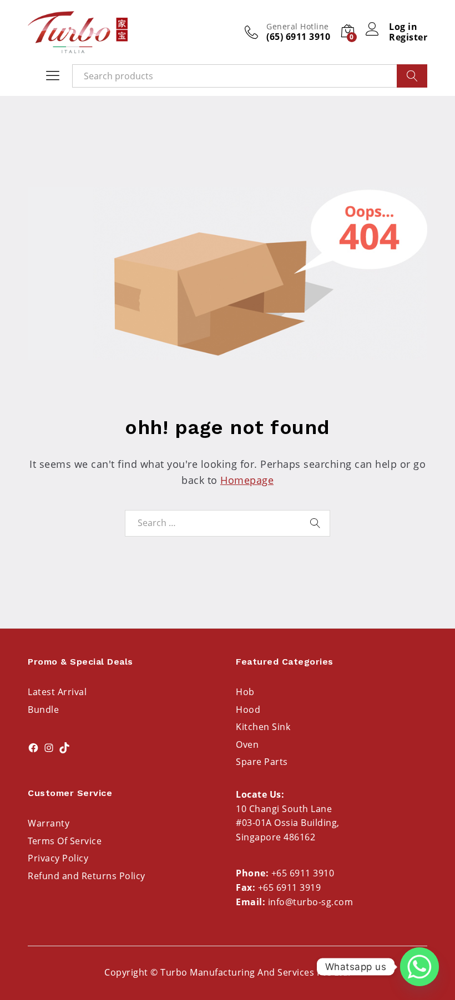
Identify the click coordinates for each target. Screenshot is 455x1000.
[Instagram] (48, 747)
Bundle (43, 709)
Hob (245, 692)
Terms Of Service (65, 841)
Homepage (247, 480)
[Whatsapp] (419, 966)
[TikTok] (64, 747)
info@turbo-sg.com (310, 902)
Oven (247, 744)
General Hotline (297, 27)
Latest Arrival (57, 692)
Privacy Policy (58, 858)
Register (408, 37)
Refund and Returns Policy (86, 876)
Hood (248, 709)
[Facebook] (33, 747)
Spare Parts (262, 762)
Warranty (48, 823)
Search (412, 76)
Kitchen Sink (263, 727)
